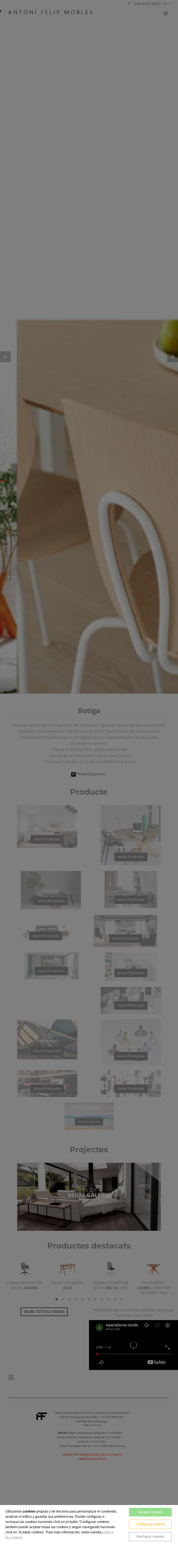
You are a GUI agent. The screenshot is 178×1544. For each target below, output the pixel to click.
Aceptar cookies (150, 1512)
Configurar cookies (150, 1524)
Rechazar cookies (150, 1536)
